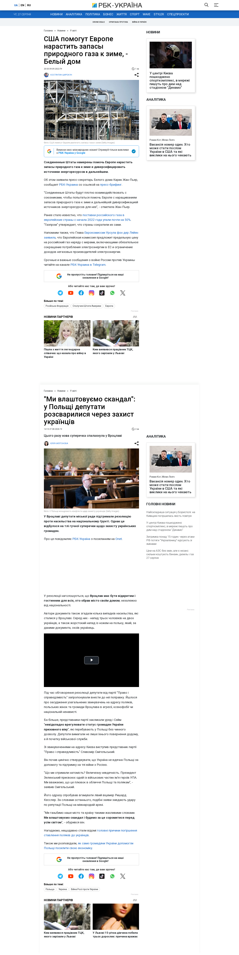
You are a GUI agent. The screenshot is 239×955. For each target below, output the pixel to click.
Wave (146, 14)
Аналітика (74, 14)
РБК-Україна (81, 539)
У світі (73, 30)
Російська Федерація (57, 306)
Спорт (134, 14)
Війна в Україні (139, 22)
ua (16, 5)
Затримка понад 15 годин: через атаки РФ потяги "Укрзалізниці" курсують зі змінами (170, 540)
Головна (48, 30)
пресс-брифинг (111, 184)
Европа (109, 306)
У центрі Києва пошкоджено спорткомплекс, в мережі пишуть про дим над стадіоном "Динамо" (170, 80)
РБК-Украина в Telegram (88, 265)
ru (29, 5)
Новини (56, 14)
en (22, 5)
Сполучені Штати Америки (87, 306)
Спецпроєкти (178, 14)
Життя (122, 14)
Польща (50, 889)
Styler (159, 14)
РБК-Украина (68, 184)
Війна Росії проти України (84, 889)
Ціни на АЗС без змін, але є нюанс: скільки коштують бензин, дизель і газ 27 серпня (170, 554)
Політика (92, 14)
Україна (63, 889)
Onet (118, 539)
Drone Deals (99, 22)
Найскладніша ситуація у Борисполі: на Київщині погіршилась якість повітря (170, 513)
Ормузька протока (118, 22)
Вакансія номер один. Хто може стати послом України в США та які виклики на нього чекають (170, 150)
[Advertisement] (91, 567)
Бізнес (108, 14)
